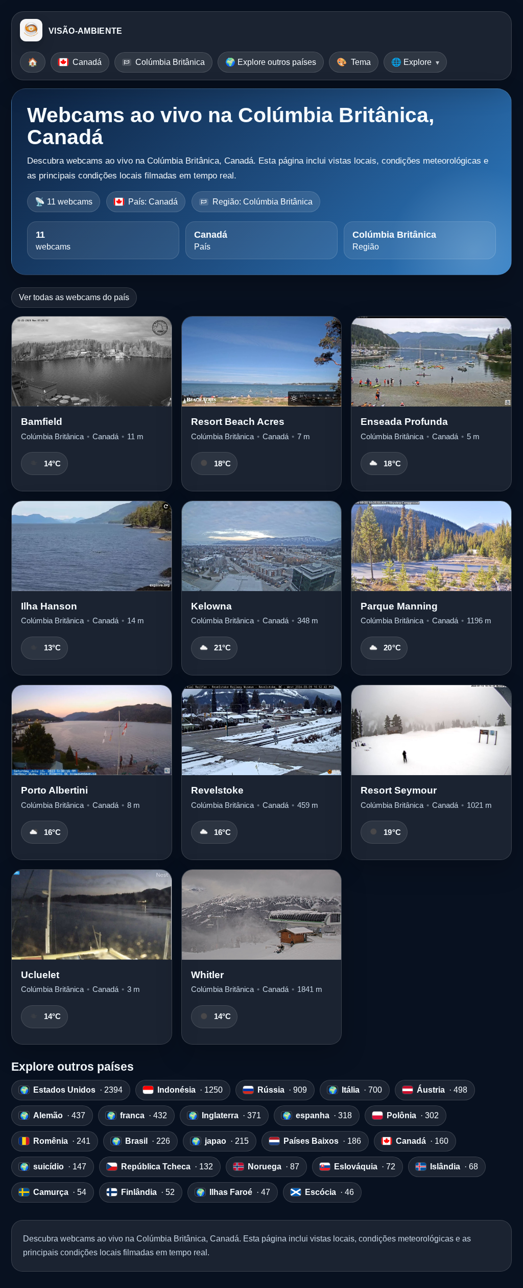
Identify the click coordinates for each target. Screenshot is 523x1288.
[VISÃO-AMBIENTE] (31, 31)
